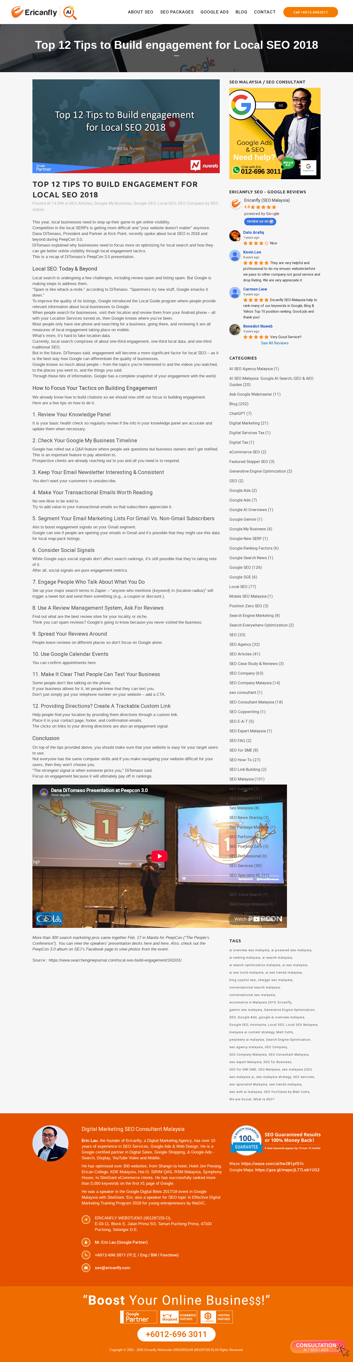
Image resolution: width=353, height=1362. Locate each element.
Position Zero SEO (245, 605)
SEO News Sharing (245, 817)
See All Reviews (275, 343)
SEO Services (241, 865)
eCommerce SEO (244, 452)
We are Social (240, 1099)
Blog (233, 403)
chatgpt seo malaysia (275, 980)
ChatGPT (237, 413)
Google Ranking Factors (251, 548)
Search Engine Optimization (288, 1039)
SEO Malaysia (241, 779)
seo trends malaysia (285, 1084)
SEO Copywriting (244, 711)
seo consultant (242, 692)
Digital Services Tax (246, 432)
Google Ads (240, 490)
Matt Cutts (284, 1032)
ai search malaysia (277, 957)
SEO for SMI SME (242, 1069)
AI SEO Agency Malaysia (251, 368)
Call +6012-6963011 (310, 12)
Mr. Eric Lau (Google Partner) (121, 1242)
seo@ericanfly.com (112, 1267)
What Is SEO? (264, 1099)
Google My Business (113, 203)
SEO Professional (245, 856)
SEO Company (191, 203)
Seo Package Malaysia (249, 827)
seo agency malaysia (246, 1047)
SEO (233, 634)
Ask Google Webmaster (250, 394)
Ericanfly (284, 1002)
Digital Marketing (244, 423)
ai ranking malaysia (244, 957)
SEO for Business (277, 1062)
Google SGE (240, 577)
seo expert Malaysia (245, 1062)
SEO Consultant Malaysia (251, 702)
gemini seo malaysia (245, 1010)
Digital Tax (238, 442)
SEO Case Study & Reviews (253, 663)
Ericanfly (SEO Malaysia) (267, 200)
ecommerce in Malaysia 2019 (252, 1002)
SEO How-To (240, 759)
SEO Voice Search (245, 894)
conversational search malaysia (254, 987)
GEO (233, 480)
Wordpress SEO (243, 923)
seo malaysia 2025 (297, 1069)
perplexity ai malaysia (246, 1039)
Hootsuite (258, 1024)
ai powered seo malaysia (291, 950)
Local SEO (167, 203)
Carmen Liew (255, 289)
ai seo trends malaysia (284, 972)
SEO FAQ (237, 740)
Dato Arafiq (253, 232)
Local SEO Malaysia (301, 1024)
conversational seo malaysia (252, 995)
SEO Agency (240, 644)
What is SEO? (241, 913)
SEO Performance (245, 836)
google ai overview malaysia (281, 1017)
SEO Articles (80, 203)
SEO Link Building (244, 769)
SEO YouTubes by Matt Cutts (286, 1092)
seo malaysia (241, 788)
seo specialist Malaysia (248, 1084)
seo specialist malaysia (250, 884)
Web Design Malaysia (248, 904)
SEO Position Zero (245, 846)
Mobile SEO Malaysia (248, 596)
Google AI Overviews (248, 509)
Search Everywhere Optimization (258, 625)
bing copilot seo (242, 980)
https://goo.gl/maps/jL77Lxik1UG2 (287, 1169)
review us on (257, 221)
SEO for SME (240, 750)
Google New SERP (245, 538)
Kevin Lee (252, 252)
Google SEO (145, 203)
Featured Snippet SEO (248, 461)
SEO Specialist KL (245, 875)
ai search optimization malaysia (254, 965)
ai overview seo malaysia (249, 950)
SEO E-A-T (238, 721)
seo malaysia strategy (273, 1077)
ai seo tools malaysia (246, 972)
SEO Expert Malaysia (247, 731)
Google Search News (248, 557)
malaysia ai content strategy (251, 1032)
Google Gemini (242, 519)
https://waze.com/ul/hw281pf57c (272, 1163)
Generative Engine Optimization (257, 471)
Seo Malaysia (241, 807)
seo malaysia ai (241, 1077)
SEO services (303, 1077)
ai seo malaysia (294, 965)
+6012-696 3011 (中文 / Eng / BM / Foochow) (137, 1255)
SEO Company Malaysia (250, 682)
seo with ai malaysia (245, 1092)
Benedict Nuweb (258, 326)
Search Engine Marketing (251, 615)
